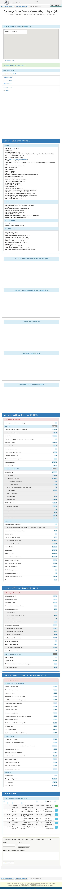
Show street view (9, 60)
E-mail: (20, 843)
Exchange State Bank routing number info (14, 65)
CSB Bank (6, 90)
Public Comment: (14, 850)
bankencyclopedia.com (7, 7)
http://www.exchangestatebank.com (18, 159)
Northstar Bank (7, 87)
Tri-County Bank (7, 80)
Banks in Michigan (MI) (21, 7)
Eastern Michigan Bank (9, 74)
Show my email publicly (24, 847)
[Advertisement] (31, 20)
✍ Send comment (8, 862)
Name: (5, 843)
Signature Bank (7, 84)
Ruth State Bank (7, 77)
